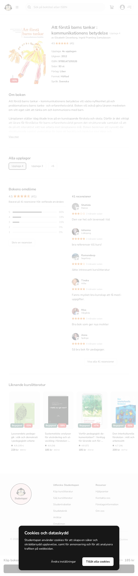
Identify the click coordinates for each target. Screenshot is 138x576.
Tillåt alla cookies (98, 562)
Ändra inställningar (63, 562)
